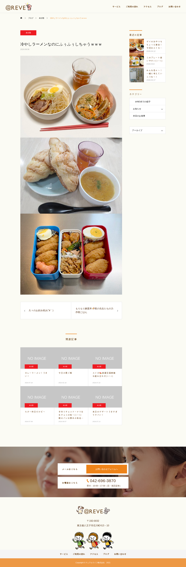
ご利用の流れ (132, 6)
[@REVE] (19, 6)
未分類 (28, 33)
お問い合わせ (174, 6)
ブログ (160, 6)
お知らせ (137, 109)
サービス (116, 6)
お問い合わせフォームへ (106, 469)
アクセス (147, 6)
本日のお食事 (139, 116)
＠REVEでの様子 (142, 102)
